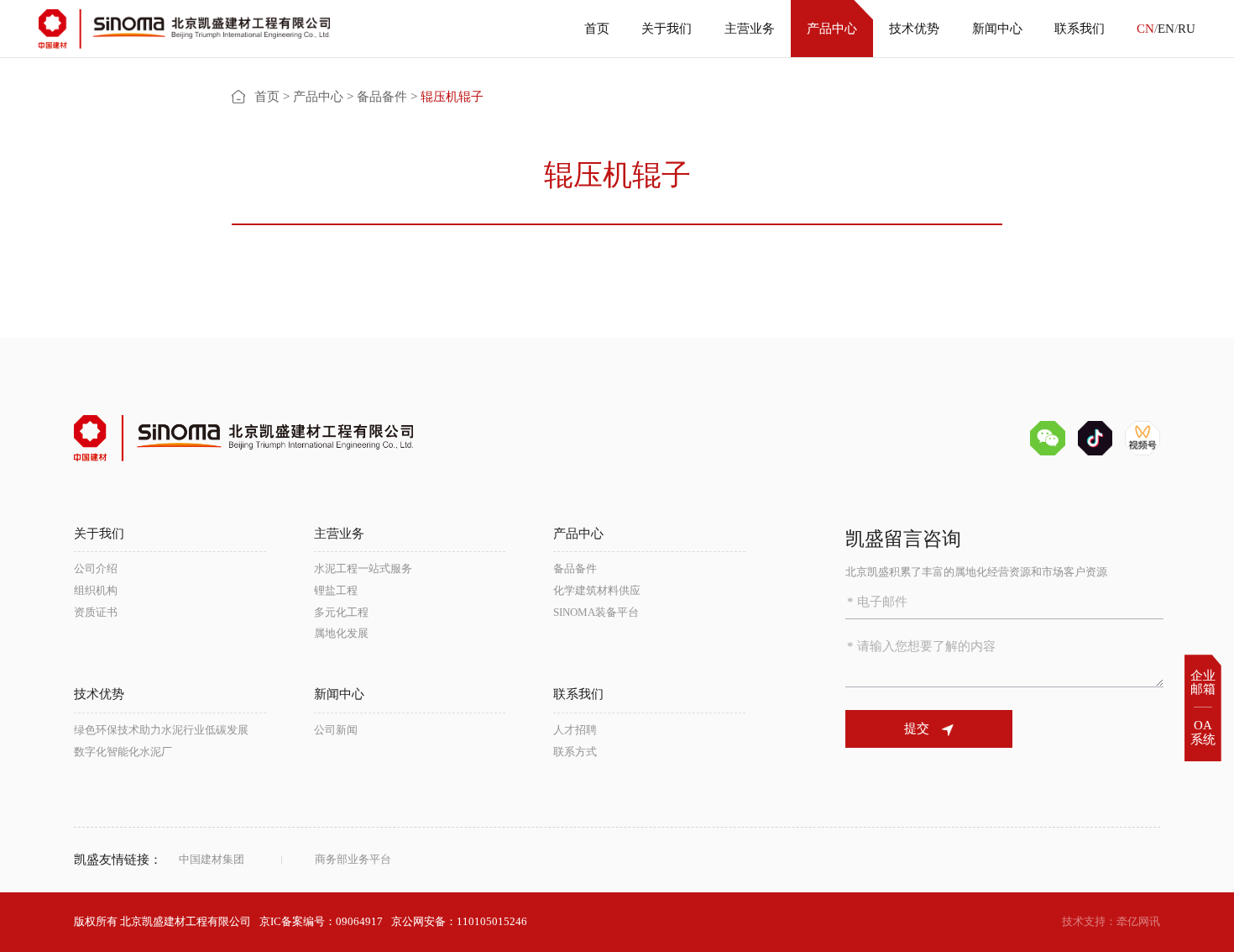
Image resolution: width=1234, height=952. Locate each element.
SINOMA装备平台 (596, 612)
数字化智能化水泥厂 (123, 751)
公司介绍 (96, 568)
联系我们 (1079, 28)
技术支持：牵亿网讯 (1111, 921)
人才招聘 (575, 729)
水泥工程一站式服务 (363, 568)
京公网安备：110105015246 (459, 921)
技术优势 (914, 28)
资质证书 (96, 612)
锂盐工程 (336, 590)
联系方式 (575, 751)
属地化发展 (341, 633)
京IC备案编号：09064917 (321, 921)
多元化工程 (341, 612)
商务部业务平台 (353, 859)
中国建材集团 (211, 859)
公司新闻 (336, 729)
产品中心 (832, 28)
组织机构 (96, 590)
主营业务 (749, 28)
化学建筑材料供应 (597, 590)
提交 (916, 728)
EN (1166, 28)
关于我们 (666, 28)
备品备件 (382, 96)
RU (1186, 28)
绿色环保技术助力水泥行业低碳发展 (161, 729)
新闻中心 (997, 28)
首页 (596, 28)
